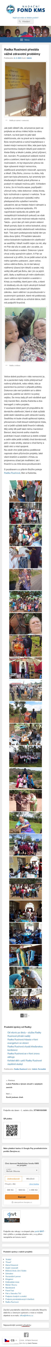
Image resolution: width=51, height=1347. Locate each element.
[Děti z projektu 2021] (25, 845)
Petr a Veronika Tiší (13, 1293)
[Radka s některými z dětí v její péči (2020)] (25, 933)
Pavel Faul (9, 1290)
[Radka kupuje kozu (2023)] (25, 690)
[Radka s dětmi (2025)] (25, 535)
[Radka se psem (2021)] (25, 823)
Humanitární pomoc (13, 1276)
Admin (29, 58)
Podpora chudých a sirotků (16, 1296)
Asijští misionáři (11, 1268)
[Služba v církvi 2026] (25, 491)
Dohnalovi (9, 1273)
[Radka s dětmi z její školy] (25, 756)
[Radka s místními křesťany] (25, 513)
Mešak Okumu (11, 1285)
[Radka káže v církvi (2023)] (25, 668)
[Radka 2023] (25, 624)
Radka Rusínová (12, 472)
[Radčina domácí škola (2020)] (25, 867)
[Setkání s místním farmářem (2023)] (25, 734)
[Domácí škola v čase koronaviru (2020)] (25, 911)
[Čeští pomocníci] (25, 977)
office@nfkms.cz (26, 1315)
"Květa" (8, 1259)
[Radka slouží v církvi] (25, 955)
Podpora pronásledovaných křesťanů (19, 1299)
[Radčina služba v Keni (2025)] (25, 557)
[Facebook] (26, 1335)
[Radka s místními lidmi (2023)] (25, 646)
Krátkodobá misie (12, 1282)
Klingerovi (9, 1279)
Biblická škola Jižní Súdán (15, 1270)
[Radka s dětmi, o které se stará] (25, 778)
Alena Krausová (11, 1265)
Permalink (42, 1069)
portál (39, 1231)
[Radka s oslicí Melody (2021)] (25, 800)
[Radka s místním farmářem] (25, 712)
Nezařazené (10, 1287)
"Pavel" (8, 1262)
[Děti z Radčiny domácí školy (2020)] (25, 889)
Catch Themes (32, 1343)
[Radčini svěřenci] (25, 999)
